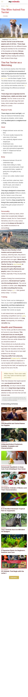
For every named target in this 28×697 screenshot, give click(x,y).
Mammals (3, 528)
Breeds (3, 6)
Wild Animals (4, 486)
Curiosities (4, 442)
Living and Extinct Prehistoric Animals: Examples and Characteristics (12, 446)
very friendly (17, 264)
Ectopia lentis (15, 358)
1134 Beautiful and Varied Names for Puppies (13, 424)
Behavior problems (6, 465)
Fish (2, 548)
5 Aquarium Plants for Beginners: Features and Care (13, 551)
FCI (25, 85)
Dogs (7, 6)
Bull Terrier (4, 78)
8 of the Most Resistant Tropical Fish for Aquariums (13, 510)
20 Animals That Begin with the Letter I (12, 572)
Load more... (14, 577)
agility (23, 316)
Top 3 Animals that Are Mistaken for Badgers (13, 530)
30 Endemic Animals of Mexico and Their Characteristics (14, 489)
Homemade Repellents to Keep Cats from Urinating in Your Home (13, 468)
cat (14, 290)
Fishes (2, 507)
